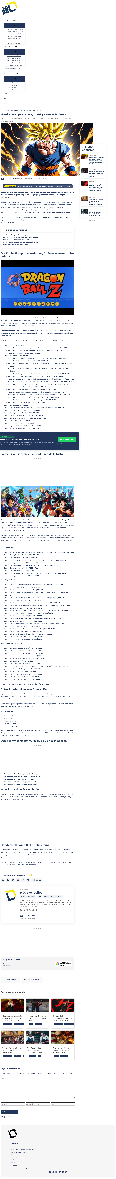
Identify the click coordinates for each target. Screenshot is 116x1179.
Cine (31, 1023)
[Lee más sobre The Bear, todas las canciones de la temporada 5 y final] (37, 1037)
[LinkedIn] (28, 880)
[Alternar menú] (14, 25)
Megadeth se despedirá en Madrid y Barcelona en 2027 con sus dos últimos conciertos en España (12, 1018)
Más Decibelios (31, 892)
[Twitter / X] (53, 1172)
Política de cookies (18, 1155)
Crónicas (17, 1056)
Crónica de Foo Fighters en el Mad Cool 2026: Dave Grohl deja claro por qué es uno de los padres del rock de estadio (63, 1018)
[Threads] (18, 880)
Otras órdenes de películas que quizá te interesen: (21, 242)
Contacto (14, 1157)
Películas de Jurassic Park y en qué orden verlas (22, 776)
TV (2, 178)
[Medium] (66, 1172)
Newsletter (15, 1162)
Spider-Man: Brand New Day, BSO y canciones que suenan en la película (37, 1018)
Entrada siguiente (32, 980)
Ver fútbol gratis (69, 186)
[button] (16, 20)
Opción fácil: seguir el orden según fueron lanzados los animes (25, 235)
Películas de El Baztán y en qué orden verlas (20, 782)
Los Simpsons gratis (40, 186)
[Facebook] (23, 880)
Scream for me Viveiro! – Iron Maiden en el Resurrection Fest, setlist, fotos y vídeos (12, 1050)
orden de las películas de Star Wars (56, 217)
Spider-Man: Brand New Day (25, 186)
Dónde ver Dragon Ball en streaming (16, 244)
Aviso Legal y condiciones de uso (22, 1149)
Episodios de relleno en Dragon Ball (16, 240)
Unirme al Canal (68, 439)
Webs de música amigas (20, 1168)
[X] (27, 910)
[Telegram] (8, 880)
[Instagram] (30, 910)
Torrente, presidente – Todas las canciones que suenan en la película (62, 1050)
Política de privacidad (19, 1152)
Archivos (14, 1165)
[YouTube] (33, 910)
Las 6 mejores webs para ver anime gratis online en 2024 (26, 684)
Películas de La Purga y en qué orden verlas (20, 784)
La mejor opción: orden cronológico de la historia (20, 237)
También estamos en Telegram (68, 444)
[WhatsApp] (3, 880)
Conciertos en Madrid (72, 1023)
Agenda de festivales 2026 (55, 186)
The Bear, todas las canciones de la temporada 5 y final (35, 1050)
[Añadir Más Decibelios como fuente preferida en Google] (63, 963)
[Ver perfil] (10, 901)
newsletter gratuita (21, 794)
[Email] (24, 910)
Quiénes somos (16, 1160)
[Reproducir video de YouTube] (37, 287)
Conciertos (7, 1023)
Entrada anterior (10, 980)
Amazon (31, 855)
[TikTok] (36, 910)
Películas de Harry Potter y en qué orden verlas (22, 774)
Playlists (38, 1023)
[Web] (21, 910)
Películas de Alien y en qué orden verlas (19, 779)
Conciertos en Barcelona (22, 1023)
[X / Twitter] (13, 880)
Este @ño (4, 1117)
